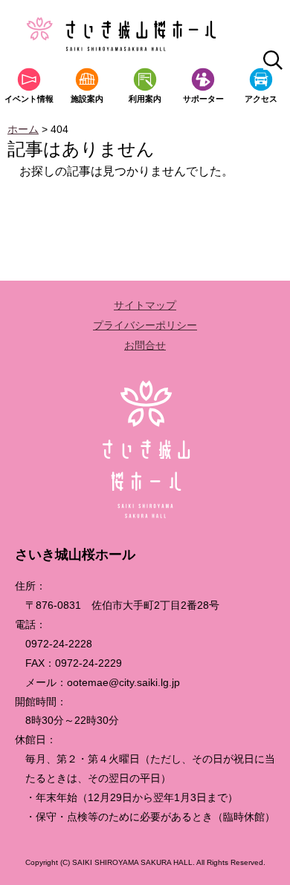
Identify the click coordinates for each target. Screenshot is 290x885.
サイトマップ (145, 305)
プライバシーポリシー (145, 325)
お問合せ (145, 345)
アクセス (261, 98)
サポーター (203, 98)
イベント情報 (29, 98)
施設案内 (87, 98)
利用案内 (145, 98)
